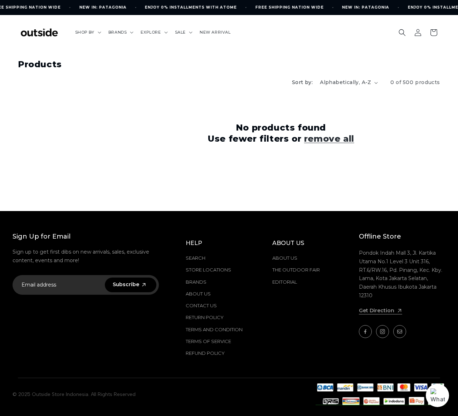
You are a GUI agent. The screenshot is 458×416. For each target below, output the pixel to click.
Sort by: (302, 82)
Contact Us (201, 305)
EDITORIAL (284, 282)
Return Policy (205, 317)
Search (195, 258)
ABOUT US (284, 258)
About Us (198, 294)
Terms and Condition (214, 329)
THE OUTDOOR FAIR (296, 270)
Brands (196, 282)
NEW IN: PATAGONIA (102, 7)
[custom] (365, 331)
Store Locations (208, 270)
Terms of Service (208, 341)
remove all (329, 138)
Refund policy (205, 353)
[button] (87, 32)
